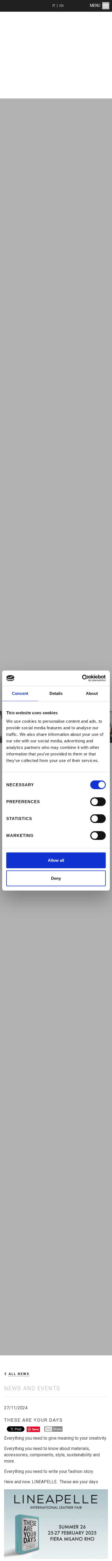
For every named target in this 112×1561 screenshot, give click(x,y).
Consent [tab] (20, 693)
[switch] (98, 801)
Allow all (56, 860)
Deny (56, 878)
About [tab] (92, 693)
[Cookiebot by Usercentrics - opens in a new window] (82, 678)
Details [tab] (56, 693)
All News (18, 1374)
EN (61, 6)
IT (53, 6)
